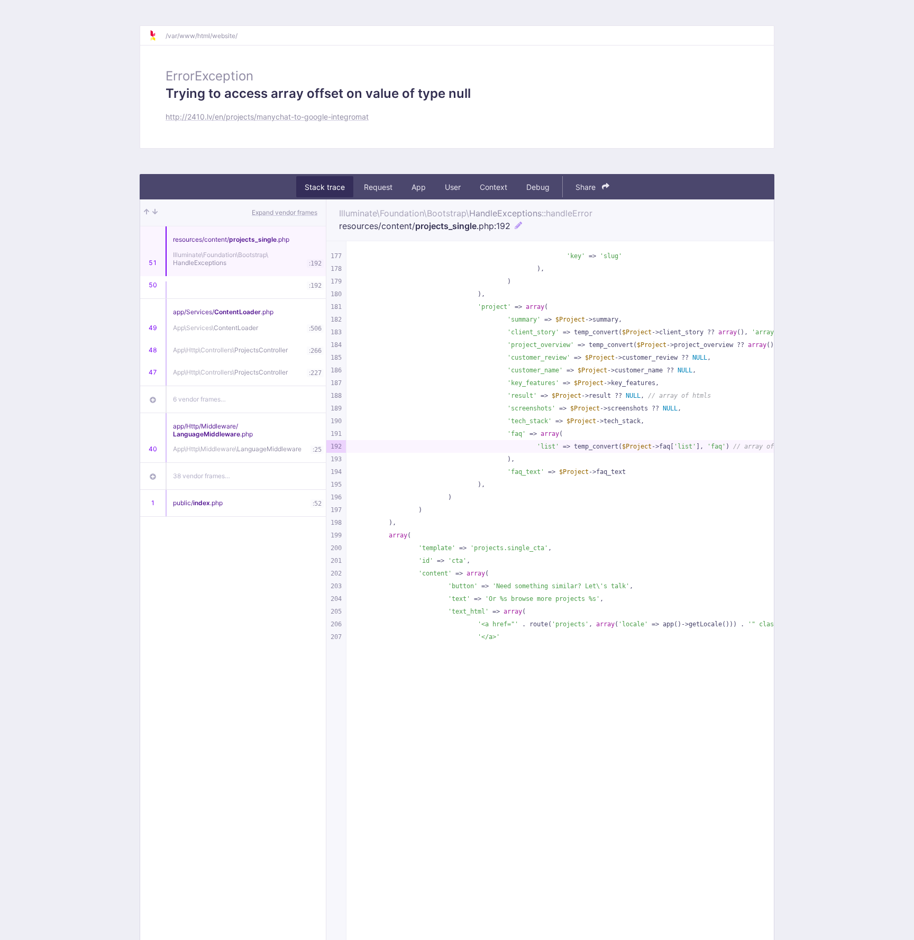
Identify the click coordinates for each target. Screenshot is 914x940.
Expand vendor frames (284, 212)
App (419, 186)
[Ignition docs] (157, 35)
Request (378, 186)
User (453, 186)
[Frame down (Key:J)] (155, 212)
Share (586, 186)
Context (493, 186)
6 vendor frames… (199, 399)
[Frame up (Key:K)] (146, 212)
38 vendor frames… (201, 476)
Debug (538, 186)
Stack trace (325, 186)
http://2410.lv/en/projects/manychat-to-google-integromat (267, 116)
